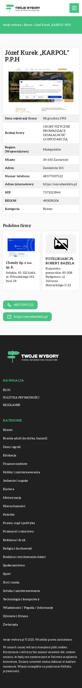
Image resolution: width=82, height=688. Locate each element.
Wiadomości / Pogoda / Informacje (28, 607)
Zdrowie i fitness (15, 616)
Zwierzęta (10, 624)
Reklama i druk (14, 540)
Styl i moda (11, 582)
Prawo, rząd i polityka (19, 523)
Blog (7, 390)
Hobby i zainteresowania (21, 472)
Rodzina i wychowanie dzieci (24, 557)
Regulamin (11, 405)
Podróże (9, 514)
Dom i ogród (11, 447)
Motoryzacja (12, 497)
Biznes (48, 209)
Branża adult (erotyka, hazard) (25, 438)
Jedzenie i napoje (15, 480)
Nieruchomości (14, 506)
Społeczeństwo (14, 565)
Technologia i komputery (21, 599)
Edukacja (9, 455)
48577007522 (53, 176)
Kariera (8, 489)
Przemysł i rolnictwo (18, 531)
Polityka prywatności (21, 397)
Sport (7, 573)
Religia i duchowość (17, 548)
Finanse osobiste (15, 463)
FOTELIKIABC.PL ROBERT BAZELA (60, 261)
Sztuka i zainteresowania (21, 590)
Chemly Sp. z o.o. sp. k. (19, 265)
